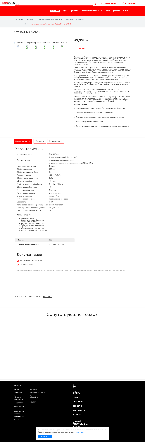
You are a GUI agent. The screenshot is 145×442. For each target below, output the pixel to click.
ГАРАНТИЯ (105, 11)
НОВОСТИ (75, 406)
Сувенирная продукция (34, 396)
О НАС (125, 11)
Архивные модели (33, 402)
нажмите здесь (79, 432)
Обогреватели (17, 416)
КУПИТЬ (82, 48)
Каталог (17, 385)
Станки (16, 419)
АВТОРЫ (75, 415)
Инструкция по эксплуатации (31, 260)
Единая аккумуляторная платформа (17, 391)
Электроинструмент (35, 392)
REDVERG (47, 296)
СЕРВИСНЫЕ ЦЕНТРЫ (90, 11)
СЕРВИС (75, 397)
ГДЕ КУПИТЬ (75, 11)
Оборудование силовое (17, 412)
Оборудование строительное (17, 407)
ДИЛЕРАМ (116, 11)
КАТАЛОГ (55, 11)
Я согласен (45, 436)
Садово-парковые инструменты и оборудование (17, 399)
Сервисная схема (26, 264)
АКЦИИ (64, 11)
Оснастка (33, 389)
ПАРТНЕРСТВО (75, 410)
